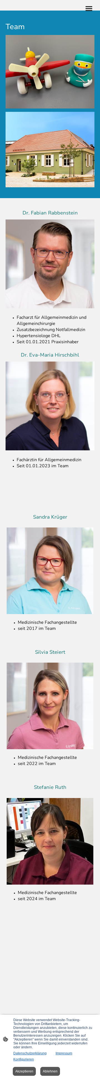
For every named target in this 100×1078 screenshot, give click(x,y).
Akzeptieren (24, 1071)
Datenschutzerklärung (30, 1053)
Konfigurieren (23, 1059)
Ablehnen (50, 1071)
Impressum (64, 1053)
